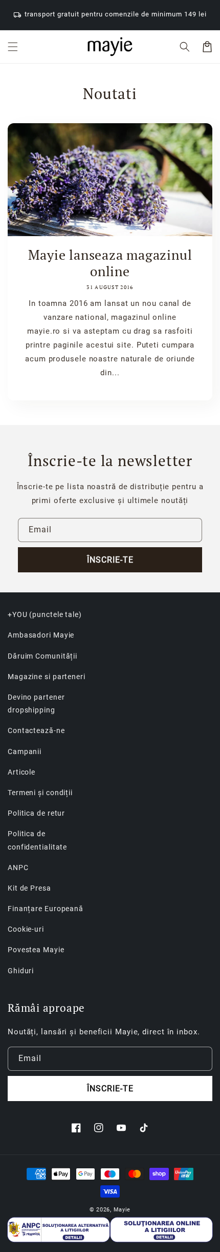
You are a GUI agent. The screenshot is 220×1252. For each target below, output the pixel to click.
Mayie (122, 1209)
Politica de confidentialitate (37, 840)
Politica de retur (36, 813)
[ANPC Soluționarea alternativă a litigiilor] (58, 1229)
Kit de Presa (29, 888)
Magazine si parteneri (46, 676)
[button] (13, 46)
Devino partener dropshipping (36, 703)
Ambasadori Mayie (41, 635)
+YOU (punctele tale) (45, 614)
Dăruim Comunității (42, 656)
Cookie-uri (26, 929)
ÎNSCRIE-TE (110, 560)
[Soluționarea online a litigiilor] (161, 1229)
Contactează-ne (36, 730)
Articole (21, 772)
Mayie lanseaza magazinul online (110, 262)
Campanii (24, 751)
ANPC (18, 867)
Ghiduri (21, 971)
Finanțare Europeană (45, 908)
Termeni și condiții (40, 792)
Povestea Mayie (36, 950)
